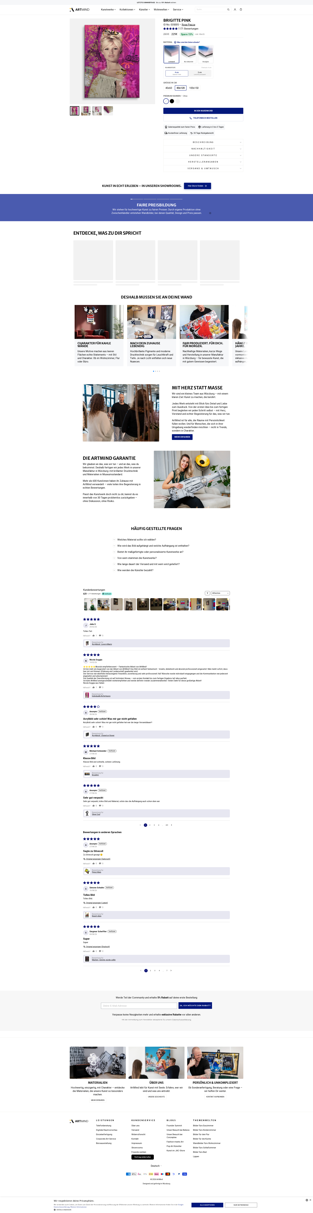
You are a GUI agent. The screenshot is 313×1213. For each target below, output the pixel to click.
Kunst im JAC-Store (176, 1150)
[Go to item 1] (90, 604)
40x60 (168, 87)
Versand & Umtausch (203, 168)
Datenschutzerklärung (181, 1020)
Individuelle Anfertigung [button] (101, 696)
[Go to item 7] (169, 604)
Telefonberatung (103, 1125)
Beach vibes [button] (96, 916)
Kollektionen (126, 9)
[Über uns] (157, 1063)
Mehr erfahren (182, 437)
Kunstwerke (107, 9)
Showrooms (137, 1147)
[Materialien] (98, 1063)
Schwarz (171, 101)
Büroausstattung (104, 1143)
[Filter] (207, 593)
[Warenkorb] (240, 9)
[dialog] (309, 1209)
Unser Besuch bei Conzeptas (174, 1136)
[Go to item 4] (130, 604)
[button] (170, 28)
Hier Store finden (197, 186)
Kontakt (135, 1139)
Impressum (136, 1143)
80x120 (181, 87)
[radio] (177, 73)
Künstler (143, 9)
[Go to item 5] (143, 604)
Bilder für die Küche (202, 1139)
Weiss (177, 101)
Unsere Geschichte (156, 1097)
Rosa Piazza (188, 24)
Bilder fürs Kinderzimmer (204, 1130)
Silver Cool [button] (96, 814)
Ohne (166, 101)
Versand (135, 1130)
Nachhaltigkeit (203, 149)
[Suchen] (228, 9)
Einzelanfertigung (104, 1134)
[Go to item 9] (196, 604)
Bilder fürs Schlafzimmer (204, 1147)
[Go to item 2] (103, 604)
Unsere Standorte (203, 155)
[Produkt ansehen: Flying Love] (214, 335)
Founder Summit (174, 1125)
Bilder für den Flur (201, 1134)
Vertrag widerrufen (142, 1157)
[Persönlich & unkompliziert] (215, 1063)
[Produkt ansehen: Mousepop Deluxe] (94, 323)
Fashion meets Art (175, 1141)
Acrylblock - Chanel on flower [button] (103, 735)
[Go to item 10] (209, 604)
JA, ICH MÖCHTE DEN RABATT (195, 1005)
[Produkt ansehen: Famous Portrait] (157, 321)
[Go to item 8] (183, 604)
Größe (170, 83)
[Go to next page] (172, 825)
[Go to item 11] (222, 604)
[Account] (235, 9)
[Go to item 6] (156, 604)
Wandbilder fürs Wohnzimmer (207, 1143)
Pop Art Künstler (174, 1146)
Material (181, 42)
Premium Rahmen (175, 96)
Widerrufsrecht (138, 1134)
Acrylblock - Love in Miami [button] (102, 644)
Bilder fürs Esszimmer (203, 1125)
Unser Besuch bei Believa (178, 1130)
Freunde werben (138, 1152)
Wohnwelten (160, 9)
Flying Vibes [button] (96, 872)
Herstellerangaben (203, 162)
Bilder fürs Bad (200, 1152)
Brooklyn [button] (95, 775)
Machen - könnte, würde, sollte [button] (104, 960)
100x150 (194, 87)
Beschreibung (203, 142)
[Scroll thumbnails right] (227, 604)
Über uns (135, 1125)
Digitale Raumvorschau (106, 1130)
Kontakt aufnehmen (215, 1097)
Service (177, 9)
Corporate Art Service (106, 1139)
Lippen (196, 1156)
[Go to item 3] (117, 604)
